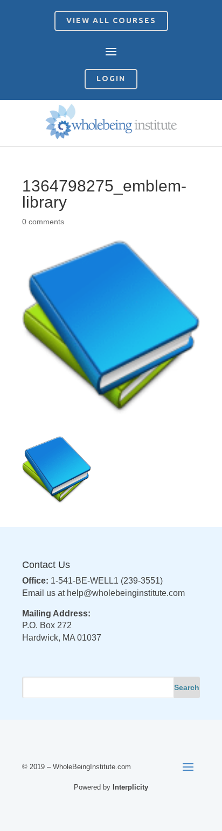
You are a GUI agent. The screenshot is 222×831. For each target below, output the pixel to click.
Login (111, 78)
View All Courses (111, 20)
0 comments (43, 221)
